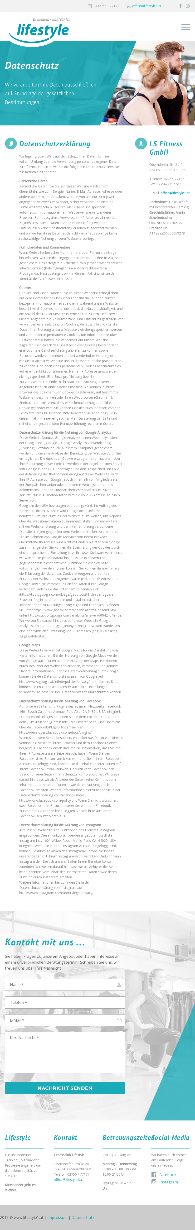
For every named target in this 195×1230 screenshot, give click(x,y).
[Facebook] (180, 6)
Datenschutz (83, 1217)
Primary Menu (185, 27)
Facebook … (169, 1174)
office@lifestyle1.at (146, 6)
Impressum (57, 1217)
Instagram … (170, 1182)
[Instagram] (187, 6)
